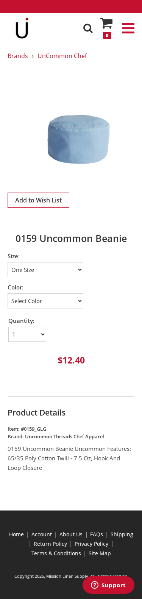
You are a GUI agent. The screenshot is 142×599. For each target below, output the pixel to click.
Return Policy (50, 543)
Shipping (122, 534)
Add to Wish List (38, 200)
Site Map (100, 553)
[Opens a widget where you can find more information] (108, 585)
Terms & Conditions (56, 553)
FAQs (96, 534)
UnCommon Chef (62, 56)
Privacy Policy (91, 543)
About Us (71, 534)
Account (41, 534)
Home (16, 534)
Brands (18, 56)
